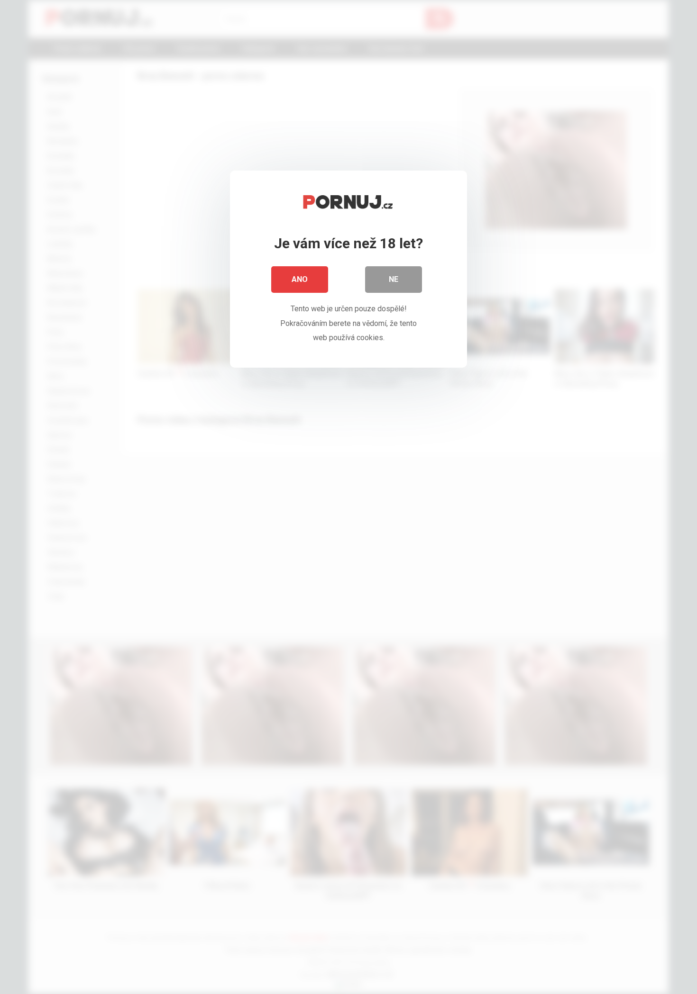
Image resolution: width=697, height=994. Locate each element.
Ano (300, 279)
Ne (393, 279)
